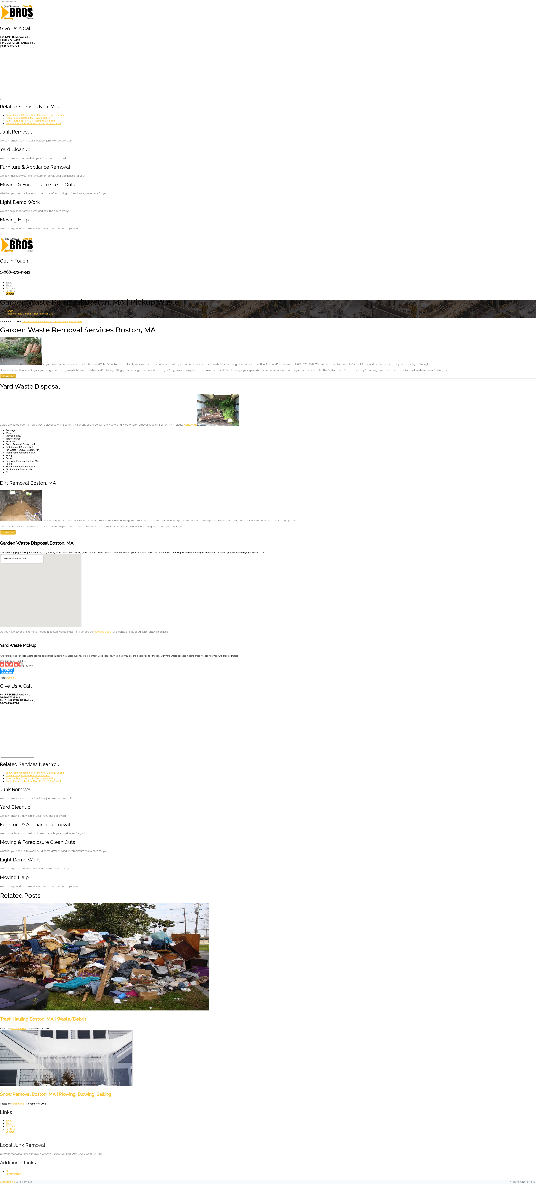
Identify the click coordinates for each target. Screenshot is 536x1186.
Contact (10, 293)
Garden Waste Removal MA (37, 313)
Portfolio (10, 291)
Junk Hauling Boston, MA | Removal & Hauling (30, 120)
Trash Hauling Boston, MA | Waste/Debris (28, 118)
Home (9, 282)
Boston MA (12, 677)
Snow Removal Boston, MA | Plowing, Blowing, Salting (35, 115)
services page (102, 631)
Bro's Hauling (18, 1028)
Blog (8, 1171)
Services (10, 288)
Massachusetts (13, 313)
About (9, 285)
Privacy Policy (13, 1173)
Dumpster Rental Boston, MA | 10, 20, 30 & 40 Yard (33, 123)
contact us (190, 424)
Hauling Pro (75, 321)
